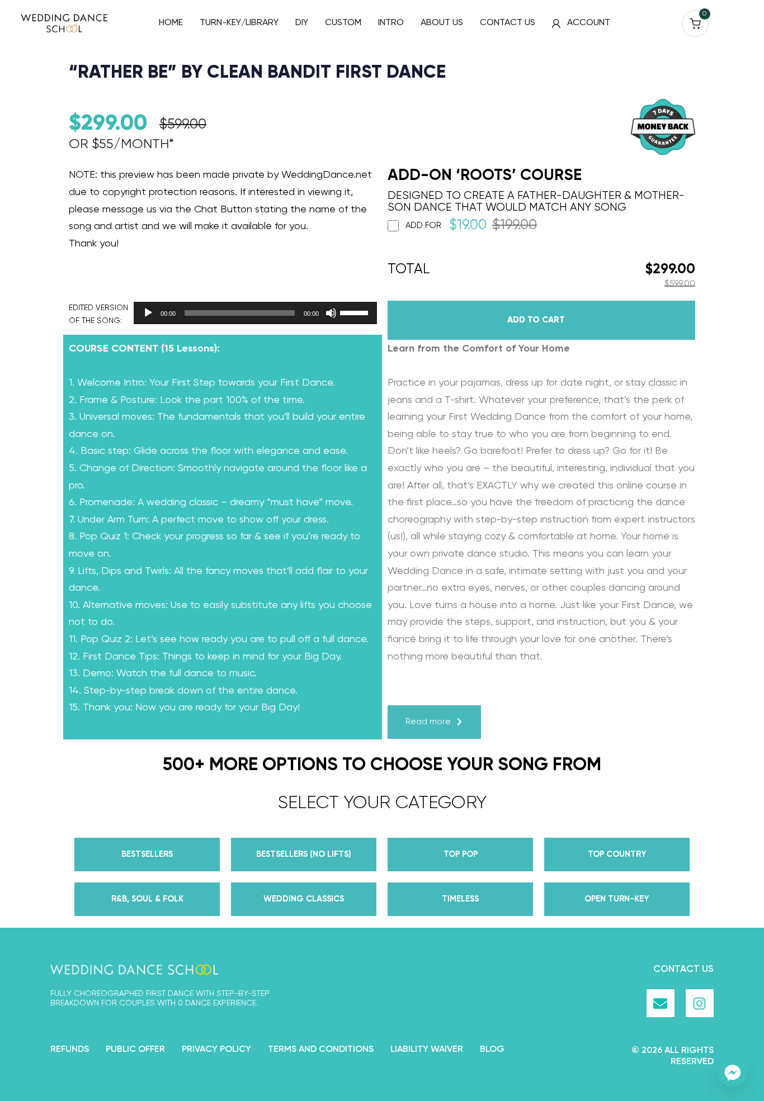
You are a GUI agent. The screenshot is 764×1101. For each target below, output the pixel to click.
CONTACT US (507, 22)
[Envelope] (661, 1003)
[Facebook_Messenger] (733, 1072)
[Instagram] (700, 1003)
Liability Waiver (426, 1049)
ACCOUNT (588, 22)
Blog (492, 1049)
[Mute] (331, 313)
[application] (252, 313)
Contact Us (683, 969)
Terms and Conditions (321, 1049)
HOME (171, 22)
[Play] (148, 313)
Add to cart (536, 320)
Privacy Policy (216, 1049)
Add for (471, 225)
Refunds (69, 1049)
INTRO (391, 22)
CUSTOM (343, 22)
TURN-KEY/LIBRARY (239, 22)
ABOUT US (442, 22)
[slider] (355, 312)
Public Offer (135, 1049)
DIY (301, 22)
